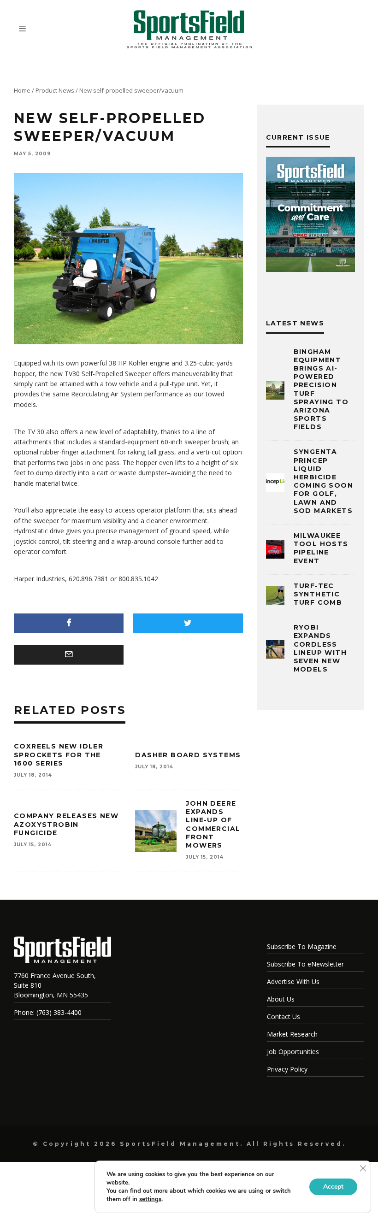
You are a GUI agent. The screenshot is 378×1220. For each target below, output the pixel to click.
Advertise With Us (293, 981)
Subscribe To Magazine (302, 946)
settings (150, 1199)
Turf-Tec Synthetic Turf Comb (318, 594)
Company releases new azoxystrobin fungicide (66, 824)
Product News (54, 90)
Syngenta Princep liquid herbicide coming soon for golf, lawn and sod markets (323, 481)
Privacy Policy (287, 1069)
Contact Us (283, 1016)
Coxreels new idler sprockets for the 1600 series (58, 754)
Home (22, 90)
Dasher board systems (188, 755)
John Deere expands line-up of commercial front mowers (213, 824)
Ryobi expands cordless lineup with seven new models (320, 648)
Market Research (292, 1034)
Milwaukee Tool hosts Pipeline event (321, 548)
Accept (333, 1186)
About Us (281, 999)
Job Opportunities (293, 1051)
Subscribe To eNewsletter (305, 964)
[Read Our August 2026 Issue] (310, 216)
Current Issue (298, 137)
